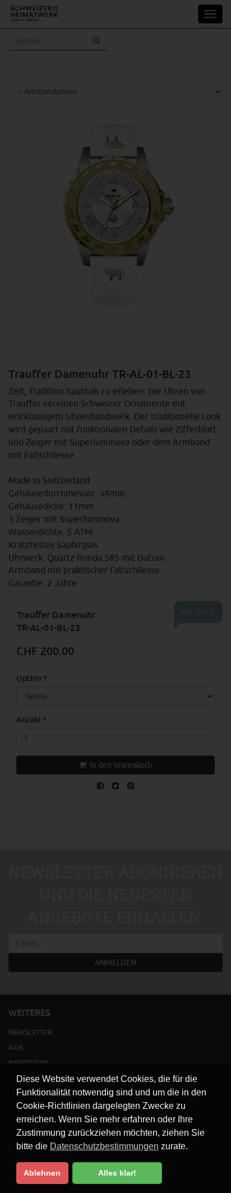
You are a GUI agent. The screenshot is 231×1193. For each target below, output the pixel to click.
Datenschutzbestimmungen (104, 1146)
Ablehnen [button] (42, 1172)
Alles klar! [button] (117, 1172)
